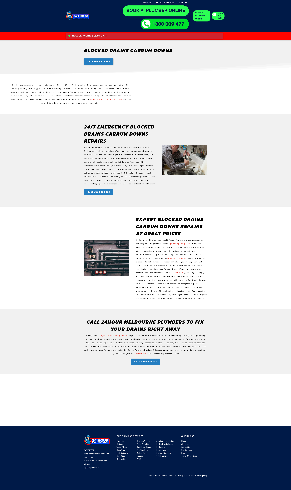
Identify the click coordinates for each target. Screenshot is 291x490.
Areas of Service (165, 3)
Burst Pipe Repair (144, 447)
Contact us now (142, 354)
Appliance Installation (165, 441)
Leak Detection (123, 453)
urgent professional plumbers (114, 335)
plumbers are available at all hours (106, 99)
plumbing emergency (180, 243)
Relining (120, 444)
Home (183, 441)
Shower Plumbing (163, 453)
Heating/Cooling (143, 441)
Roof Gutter (121, 459)
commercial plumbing (177, 258)
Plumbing (121, 441)
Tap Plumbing (142, 450)
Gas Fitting (121, 456)
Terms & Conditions (189, 456)
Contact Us (185, 447)
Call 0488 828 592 (99, 61)
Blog (183, 453)
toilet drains (178, 273)
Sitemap (198, 475)
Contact (184, 3)
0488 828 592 (220, 16)
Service (147, 3)
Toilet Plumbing (143, 444)
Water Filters (122, 447)
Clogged (140, 456)
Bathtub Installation (164, 444)
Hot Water (121, 450)
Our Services (186, 450)
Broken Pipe (142, 453)
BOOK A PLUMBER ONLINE (200, 16)
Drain (139, 459)
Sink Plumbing (162, 456)
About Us (185, 444)
